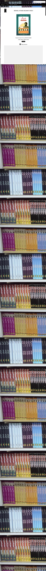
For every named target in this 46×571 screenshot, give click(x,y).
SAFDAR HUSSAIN (28, 37)
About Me (11, 4)
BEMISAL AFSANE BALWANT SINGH (23, 10)
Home (8, 4)
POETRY (15, 4)
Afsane (22, 39)
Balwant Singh (26, 39)
